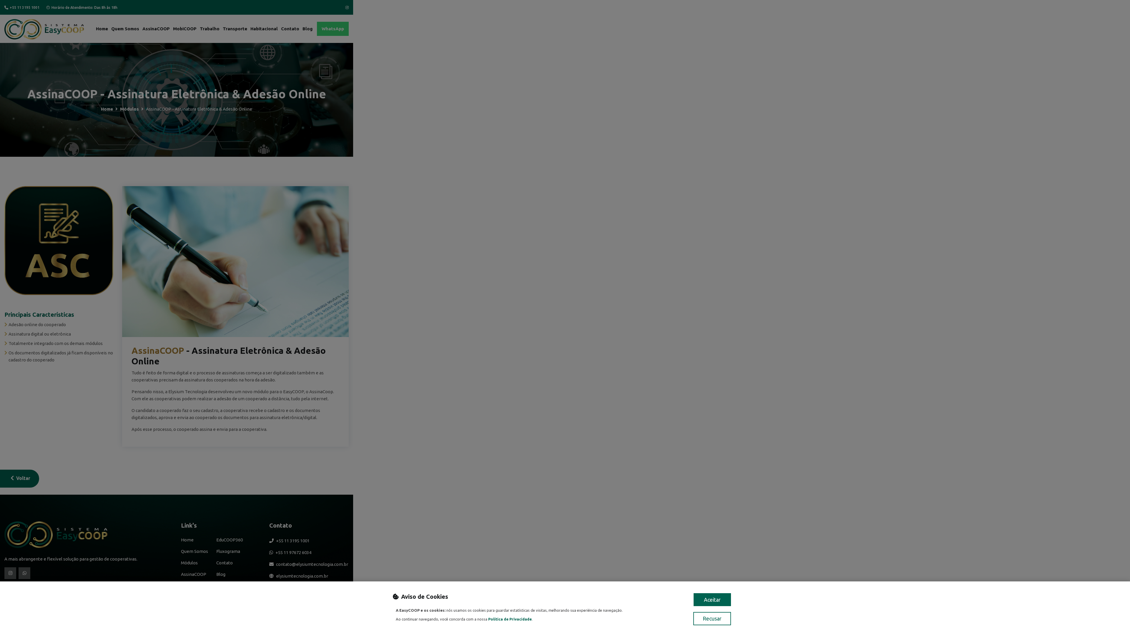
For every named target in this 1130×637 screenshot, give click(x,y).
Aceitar (712, 600)
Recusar (712, 618)
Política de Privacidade (510, 619)
